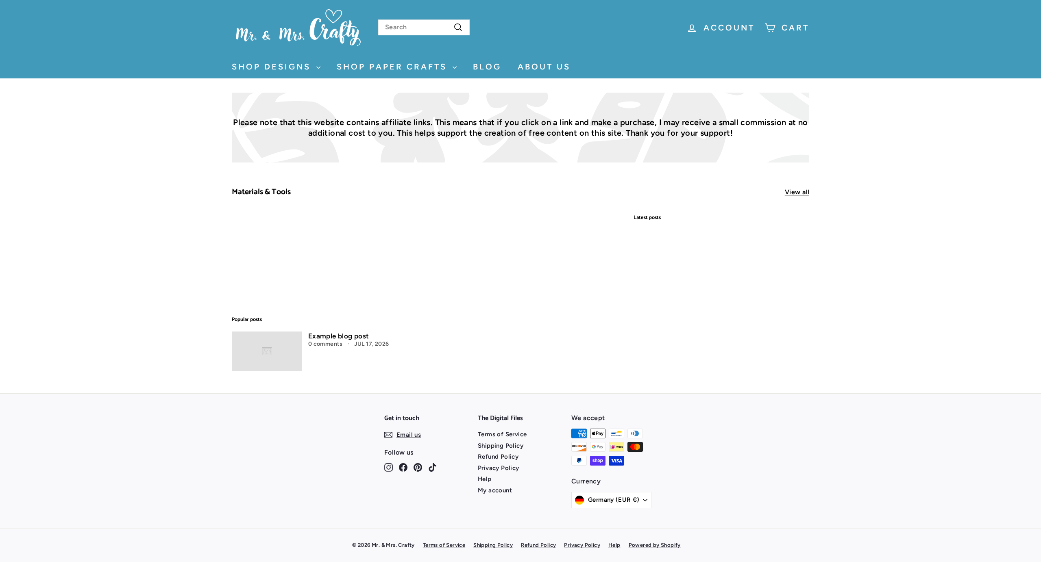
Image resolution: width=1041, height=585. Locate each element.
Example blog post (338, 336)
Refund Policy (498, 456)
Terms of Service (502, 434)
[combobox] (424, 27)
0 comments (326, 343)
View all (797, 192)
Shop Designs (273, 67)
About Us (544, 67)
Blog (487, 67)
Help (485, 479)
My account (495, 490)
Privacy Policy (498, 468)
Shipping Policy (500, 445)
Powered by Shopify (655, 545)
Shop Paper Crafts (394, 67)
